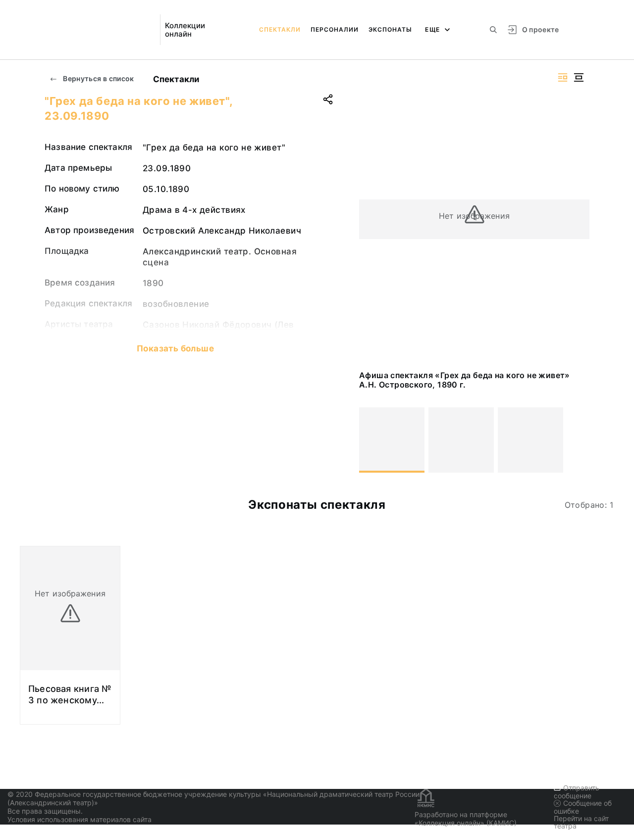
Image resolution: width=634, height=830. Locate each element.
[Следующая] (577, 440)
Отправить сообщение (576, 791)
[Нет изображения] (391, 440)
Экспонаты (390, 29)
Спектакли (280, 29)
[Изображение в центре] (578, 77)
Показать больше (175, 348)
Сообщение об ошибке (583, 807)
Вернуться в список (97, 78)
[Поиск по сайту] (493, 29)
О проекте (540, 29)
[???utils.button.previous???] (371, 440)
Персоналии (335, 29)
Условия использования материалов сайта (79, 819)
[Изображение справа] (563, 77)
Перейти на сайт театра (581, 822)
